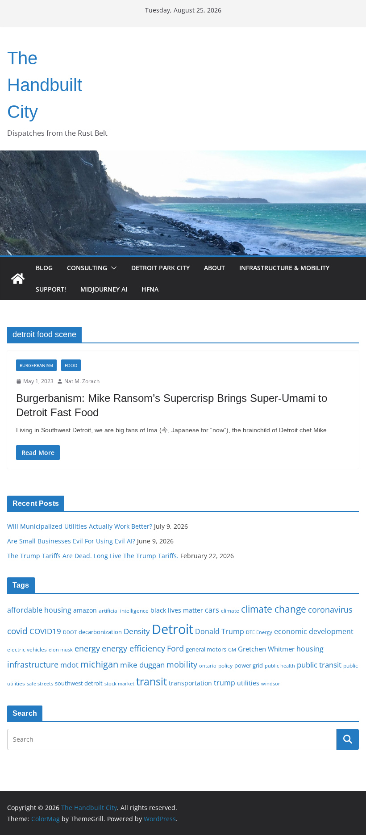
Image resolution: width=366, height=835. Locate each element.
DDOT (70, 632)
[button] (112, 268)
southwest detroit (79, 683)
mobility (181, 664)
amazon (85, 610)
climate (230, 610)
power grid (248, 665)
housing (310, 649)
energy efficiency (133, 648)
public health (280, 665)
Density (137, 631)
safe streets (40, 683)
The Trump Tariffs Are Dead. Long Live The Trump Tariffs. (93, 555)
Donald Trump (219, 631)
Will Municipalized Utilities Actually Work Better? (79, 526)
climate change (273, 608)
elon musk (61, 649)
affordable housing (39, 610)
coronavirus (330, 609)
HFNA (149, 289)
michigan (99, 664)
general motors (206, 649)
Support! (51, 289)
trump (224, 683)
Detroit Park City (160, 267)
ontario (207, 666)
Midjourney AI (103, 289)
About (214, 267)
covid (17, 631)
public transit (319, 665)
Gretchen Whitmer (266, 648)
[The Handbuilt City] (183, 157)
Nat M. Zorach (82, 381)
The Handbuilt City (44, 84)
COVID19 (45, 631)
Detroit (172, 629)
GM (232, 650)
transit (151, 681)
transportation (190, 683)
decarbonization (100, 632)
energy (87, 648)
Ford (175, 648)
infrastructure (32, 664)
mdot (69, 665)
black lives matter (176, 610)
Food (71, 365)
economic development (314, 631)
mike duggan (142, 665)
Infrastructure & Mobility (284, 267)
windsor (270, 683)
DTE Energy (259, 632)
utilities (248, 683)
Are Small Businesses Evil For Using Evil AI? (71, 541)
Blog (44, 267)
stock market (119, 683)
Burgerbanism (36, 365)
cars (212, 610)
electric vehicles (27, 649)
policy (225, 665)
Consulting (87, 267)
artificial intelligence (124, 610)
